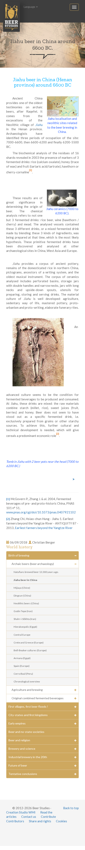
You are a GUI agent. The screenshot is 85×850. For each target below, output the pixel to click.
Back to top (71, 808)
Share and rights (40, 821)
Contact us (28, 816)
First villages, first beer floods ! (28, 706)
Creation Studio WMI (20, 812)
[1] (30, 170)
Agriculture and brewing (27, 689)
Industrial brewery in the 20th (27, 757)
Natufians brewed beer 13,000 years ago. (36, 572)
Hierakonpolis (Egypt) (25, 626)
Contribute (48, 816)
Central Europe (22, 634)
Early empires (17, 723)
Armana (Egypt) (22, 658)
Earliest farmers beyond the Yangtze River (44, 528)
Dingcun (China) (22, 595)
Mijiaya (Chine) (22, 587)
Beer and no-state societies (26, 731)
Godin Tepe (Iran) (23, 611)
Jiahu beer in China (25, 580)
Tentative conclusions (22, 774)
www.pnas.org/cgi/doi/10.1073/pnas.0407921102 (41, 512)
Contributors (15, 821)
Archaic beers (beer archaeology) (33, 564)
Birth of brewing (18, 555)
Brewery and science (21, 748)
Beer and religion (19, 740)
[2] (57, 433)
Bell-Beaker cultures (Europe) (30, 650)
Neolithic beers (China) (26, 603)
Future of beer (17, 765)
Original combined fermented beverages (38, 698)
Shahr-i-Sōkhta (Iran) (25, 618)
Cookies (61, 821)
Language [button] (30, 6)
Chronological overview (27, 681)
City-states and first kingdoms (28, 715)
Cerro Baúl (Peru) (23, 673)
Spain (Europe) (22, 665)
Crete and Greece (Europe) (29, 642)
